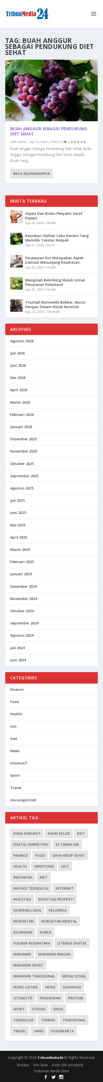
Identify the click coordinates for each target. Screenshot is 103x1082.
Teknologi (23, 1020)
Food (54, 142)
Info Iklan (40, 1065)
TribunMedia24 (51, 1057)
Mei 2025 (18, 525)
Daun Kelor (59, 833)
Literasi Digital (72, 943)
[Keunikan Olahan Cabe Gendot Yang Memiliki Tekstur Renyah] (16, 239)
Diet (81, 833)
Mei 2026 (18, 377)
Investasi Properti (56, 899)
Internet (65, 888)
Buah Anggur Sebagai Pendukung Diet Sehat (49, 131)
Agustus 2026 (22, 341)
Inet (13, 738)
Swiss (58, 1009)
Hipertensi (44, 866)
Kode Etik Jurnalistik (67, 1065)
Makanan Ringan (54, 954)
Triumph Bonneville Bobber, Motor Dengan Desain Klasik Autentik (55, 304)
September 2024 (24, 623)
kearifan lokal (27, 910)
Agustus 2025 (22, 488)
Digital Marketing (30, 844)
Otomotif (53, 312)
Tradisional (74, 1020)
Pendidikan (50, 998)
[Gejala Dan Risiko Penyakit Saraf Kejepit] (16, 217)
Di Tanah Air (67, 844)
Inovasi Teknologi (30, 888)
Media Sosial (74, 976)
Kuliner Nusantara (31, 943)
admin (21, 142)
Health (51, 223)
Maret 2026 (20, 402)
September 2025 (24, 476)
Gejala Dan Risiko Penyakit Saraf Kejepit (53, 215)
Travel (15, 787)
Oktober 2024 (22, 610)
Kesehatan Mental (59, 921)
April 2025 (18, 537)
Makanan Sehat (28, 965)
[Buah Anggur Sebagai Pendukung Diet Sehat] (51, 90)
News (15, 750)
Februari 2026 (22, 414)
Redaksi (23, 1065)
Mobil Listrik (25, 987)
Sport (15, 775)
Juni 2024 (18, 660)
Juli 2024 (17, 647)
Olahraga (71, 987)
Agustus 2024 (22, 635)
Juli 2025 (17, 500)
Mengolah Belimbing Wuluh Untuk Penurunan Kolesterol (55, 282)
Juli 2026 (17, 353)
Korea (45, 932)
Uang (39, 1031)
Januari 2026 (21, 426)
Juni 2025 (18, 512)
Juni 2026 (18, 365)
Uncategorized (23, 800)
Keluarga (57, 910)
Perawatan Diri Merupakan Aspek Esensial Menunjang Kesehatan (54, 260)
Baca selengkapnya (31, 173)
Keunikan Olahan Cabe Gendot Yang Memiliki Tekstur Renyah (57, 237)
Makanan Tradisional (34, 976)
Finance (17, 689)
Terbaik (48, 1020)
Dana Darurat (26, 833)
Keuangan (22, 932)
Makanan (22, 954)
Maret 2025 (20, 549)
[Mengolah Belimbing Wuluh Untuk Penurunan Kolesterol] (16, 283)
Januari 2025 (21, 574)
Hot (13, 726)
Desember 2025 (23, 439)
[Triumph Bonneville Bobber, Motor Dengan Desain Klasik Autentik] (16, 305)
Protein (75, 998)
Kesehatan (23, 921)
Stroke (39, 1009)
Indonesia (22, 877)
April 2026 (18, 389)
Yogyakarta (62, 1031)
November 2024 (23, 598)
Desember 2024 (23, 586)
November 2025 (23, 451)
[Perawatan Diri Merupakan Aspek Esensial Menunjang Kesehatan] (16, 261)
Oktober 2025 (22, 463)
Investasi (22, 899)
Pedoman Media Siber (51, 1071)
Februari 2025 (22, 561)
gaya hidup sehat (68, 855)
